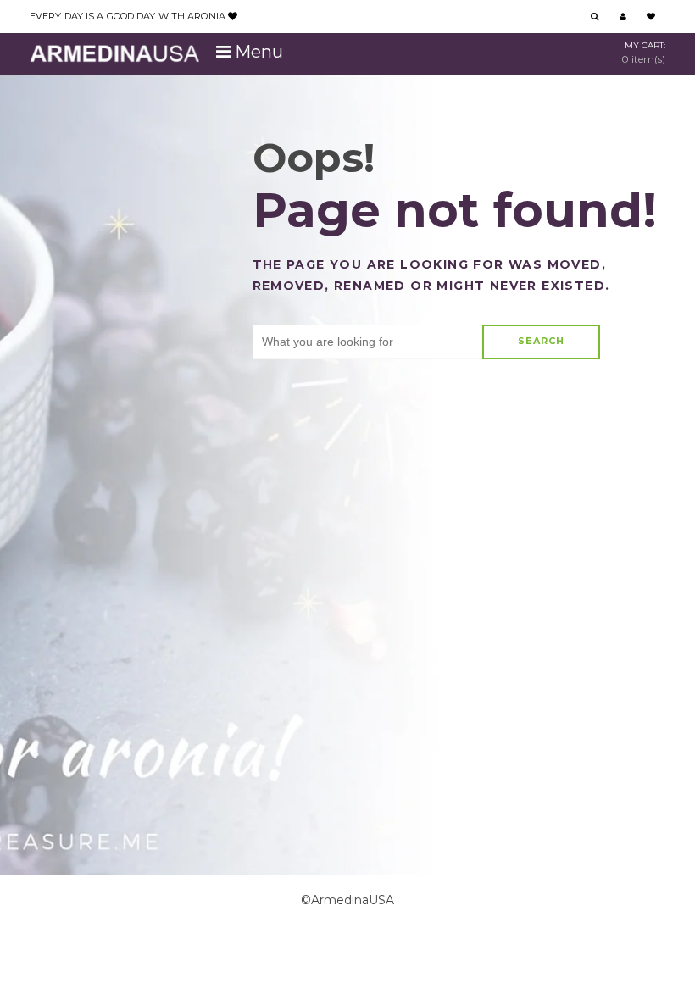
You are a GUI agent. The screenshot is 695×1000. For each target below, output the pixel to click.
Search (541, 341)
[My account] (625, 17)
